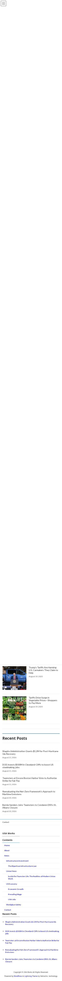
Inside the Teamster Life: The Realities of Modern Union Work (31, 877)
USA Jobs (12, 899)
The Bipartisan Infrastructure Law (22, 866)
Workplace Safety (13, 904)
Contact (5, 822)
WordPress (18, 976)
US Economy (11, 884)
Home (7, 845)
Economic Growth (16, 889)
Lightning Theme (31, 976)
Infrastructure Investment (17, 861)
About (6, 850)
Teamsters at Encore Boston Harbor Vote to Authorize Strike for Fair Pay (29, 779)
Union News (11, 871)
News (6, 855)
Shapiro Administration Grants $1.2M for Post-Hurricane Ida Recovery (30, 752)
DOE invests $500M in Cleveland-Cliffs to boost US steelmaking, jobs (27, 766)
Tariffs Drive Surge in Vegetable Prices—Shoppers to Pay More (43, 700)
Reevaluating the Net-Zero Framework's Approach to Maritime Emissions (28, 792)
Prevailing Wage (15, 894)
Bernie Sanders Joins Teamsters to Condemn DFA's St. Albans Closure (29, 806)
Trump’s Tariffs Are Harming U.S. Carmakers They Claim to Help (43, 670)
